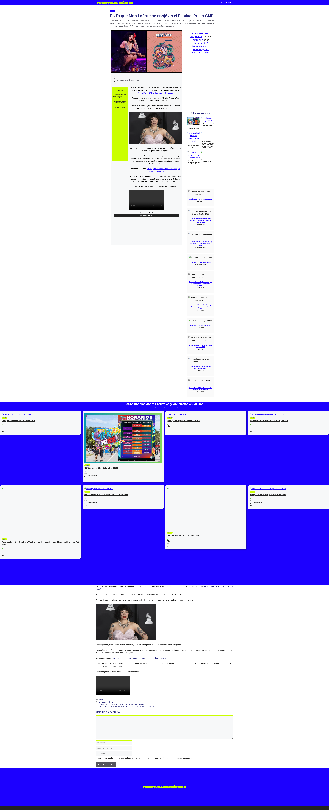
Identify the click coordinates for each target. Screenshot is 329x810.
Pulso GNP (120, 90)
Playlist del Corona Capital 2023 (200, 325)
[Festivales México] (115, 2)
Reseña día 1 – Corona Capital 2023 (200, 262)
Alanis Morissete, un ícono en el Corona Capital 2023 (200, 367)
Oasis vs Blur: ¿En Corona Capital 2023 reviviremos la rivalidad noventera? (200, 283)
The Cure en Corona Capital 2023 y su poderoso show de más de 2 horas (200, 243)
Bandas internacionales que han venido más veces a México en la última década (126, 706)
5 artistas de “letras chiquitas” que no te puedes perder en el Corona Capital (200, 306)
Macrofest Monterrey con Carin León (207, 160)
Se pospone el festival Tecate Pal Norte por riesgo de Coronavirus (140, 658)
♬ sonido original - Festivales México (201, 49)
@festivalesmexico (201, 33)
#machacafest (201, 43)
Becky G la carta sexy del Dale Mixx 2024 (268, 494)
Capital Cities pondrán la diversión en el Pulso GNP (120, 96)
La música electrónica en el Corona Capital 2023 (200, 346)
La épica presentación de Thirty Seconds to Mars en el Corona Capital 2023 (200, 220)
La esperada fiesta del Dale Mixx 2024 (18, 420)
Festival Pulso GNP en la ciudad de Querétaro (155, 93)
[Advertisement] (120, 135)
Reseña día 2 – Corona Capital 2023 (200, 199)
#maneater (198, 40)
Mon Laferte (123, 89)
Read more (181, 26)
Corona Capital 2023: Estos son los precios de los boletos (200, 388)
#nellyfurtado (196, 36)
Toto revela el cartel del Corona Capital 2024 (193, 145)
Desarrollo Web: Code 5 (164, 808)
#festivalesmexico (199, 46)
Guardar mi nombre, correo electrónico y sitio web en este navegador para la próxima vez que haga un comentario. (145, 758)
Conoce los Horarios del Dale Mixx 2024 (193, 127)
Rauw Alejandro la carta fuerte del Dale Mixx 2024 (194, 162)
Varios (100, 700)
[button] (222, 2)
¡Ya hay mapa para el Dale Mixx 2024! (207, 124)
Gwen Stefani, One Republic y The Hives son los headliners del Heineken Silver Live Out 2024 (207, 144)
